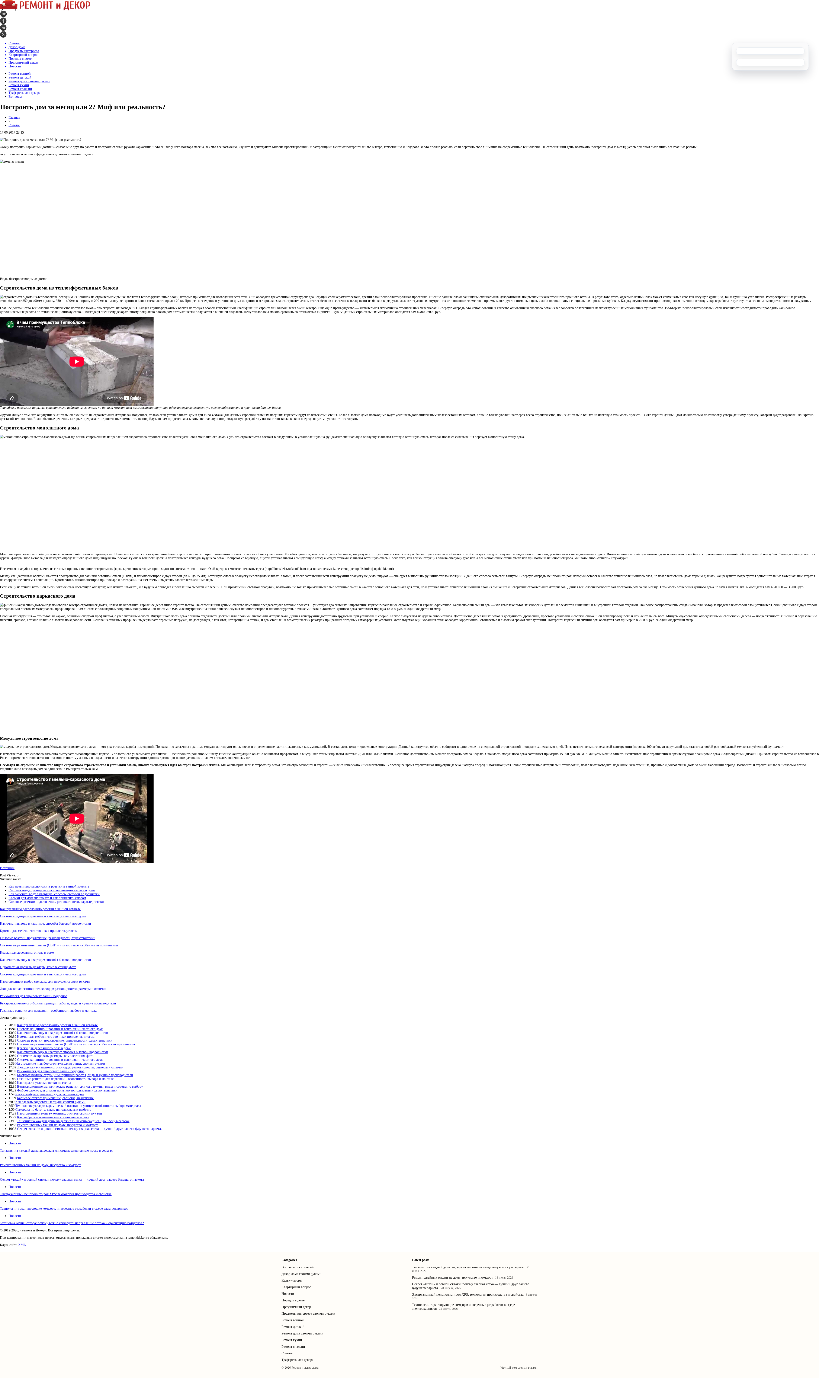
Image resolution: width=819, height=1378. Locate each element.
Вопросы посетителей (298, 1267)
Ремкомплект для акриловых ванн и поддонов (33, 996)
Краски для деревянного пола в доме (27, 952)
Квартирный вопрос (296, 1287)
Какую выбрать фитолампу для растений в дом (49, 1094)
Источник (7, 868)
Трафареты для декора (25, 93)
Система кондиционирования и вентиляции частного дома (52, 890)
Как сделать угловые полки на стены (44, 1082)
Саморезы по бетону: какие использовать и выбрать (53, 1109)
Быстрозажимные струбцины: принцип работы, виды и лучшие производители (58, 1003)
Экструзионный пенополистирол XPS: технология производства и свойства (56, 1194)
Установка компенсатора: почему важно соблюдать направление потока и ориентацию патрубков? (72, 1223)
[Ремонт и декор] (45, 9)
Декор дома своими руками (301, 1274)
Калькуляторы (292, 1280)
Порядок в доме (293, 1300)
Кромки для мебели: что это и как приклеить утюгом (47, 898)
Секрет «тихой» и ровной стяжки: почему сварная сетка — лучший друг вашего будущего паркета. (89, 1129)
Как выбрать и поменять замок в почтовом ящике (53, 1117)
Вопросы (15, 96)
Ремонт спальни (20, 89)
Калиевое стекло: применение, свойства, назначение (55, 1098)
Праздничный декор (296, 1307)
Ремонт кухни (19, 85)
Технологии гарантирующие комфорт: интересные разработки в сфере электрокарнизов (64, 1208)
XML (22, 1245)
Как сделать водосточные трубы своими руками (50, 1102)
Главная (14, 117)
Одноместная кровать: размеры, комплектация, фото (38, 967)
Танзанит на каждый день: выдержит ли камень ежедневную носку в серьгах (73, 1121)
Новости (15, 1143)
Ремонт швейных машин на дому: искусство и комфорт (57, 1125)
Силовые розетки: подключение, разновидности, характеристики (56, 902)
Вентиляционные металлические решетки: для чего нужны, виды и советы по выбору (80, 1086)
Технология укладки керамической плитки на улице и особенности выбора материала (78, 1105)
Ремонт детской (20, 77)
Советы (14, 125)
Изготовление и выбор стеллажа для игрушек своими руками (45, 981)
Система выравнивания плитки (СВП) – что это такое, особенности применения (59, 945)
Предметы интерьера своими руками (308, 1313)
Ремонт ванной (20, 73)
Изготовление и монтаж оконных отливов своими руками (59, 1113)
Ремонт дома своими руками (29, 81)
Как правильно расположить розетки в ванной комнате (49, 886)
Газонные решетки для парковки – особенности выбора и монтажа (48, 1010)
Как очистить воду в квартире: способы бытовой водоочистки (54, 894)
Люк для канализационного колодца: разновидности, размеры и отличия (53, 989)
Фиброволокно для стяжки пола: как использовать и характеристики (67, 1090)
